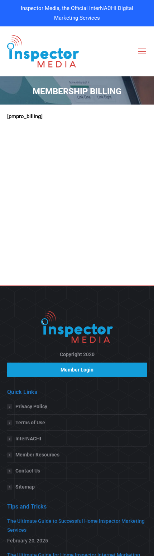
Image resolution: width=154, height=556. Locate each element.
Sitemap (25, 487)
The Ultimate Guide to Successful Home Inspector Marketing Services (76, 525)
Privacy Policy (31, 406)
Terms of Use (30, 422)
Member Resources (37, 455)
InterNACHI (28, 438)
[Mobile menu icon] (142, 51)
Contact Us (27, 471)
